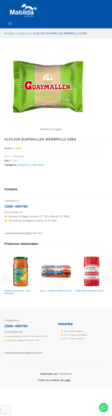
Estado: (8, 148)
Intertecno (65, 373)
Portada (9, 33)
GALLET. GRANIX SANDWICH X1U (56, 291)
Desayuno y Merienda (30, 164)
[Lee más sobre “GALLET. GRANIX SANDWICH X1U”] (52, 285)
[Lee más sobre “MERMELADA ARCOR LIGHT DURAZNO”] (17, 285)
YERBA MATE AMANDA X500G (89, 291)
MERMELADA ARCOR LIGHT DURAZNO (17, 292)
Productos (23, 33)
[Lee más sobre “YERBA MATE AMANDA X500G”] (88, 285)
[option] (20, 277)
